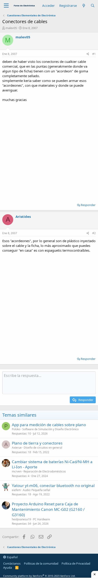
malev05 (11, 28)
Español (12, 557)
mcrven (16, 471)
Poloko (16, 429)
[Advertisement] (49, 151)
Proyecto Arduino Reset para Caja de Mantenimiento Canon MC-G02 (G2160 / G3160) (48, 509)
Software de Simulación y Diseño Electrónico (50, 429)
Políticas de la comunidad (41, 563)
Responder (88, 205)
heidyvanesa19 (21, 519)
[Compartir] (88, 54)
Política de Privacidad (76, 563)
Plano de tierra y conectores (37, 443)
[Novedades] (83, 5)
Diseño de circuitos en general (43, 448)
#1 (94, 54)
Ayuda (7, 567)
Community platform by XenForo (39, 576)
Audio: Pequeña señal (36, 490)
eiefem (16, 490)
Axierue (17, 448)
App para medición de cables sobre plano (49, 424)
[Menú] (6, 5)
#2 (94, 233)
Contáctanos (12, 563)
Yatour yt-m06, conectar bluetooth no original (53, 485)
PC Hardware (41, 519)
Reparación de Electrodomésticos (44, 471)
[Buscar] (92, 5)
